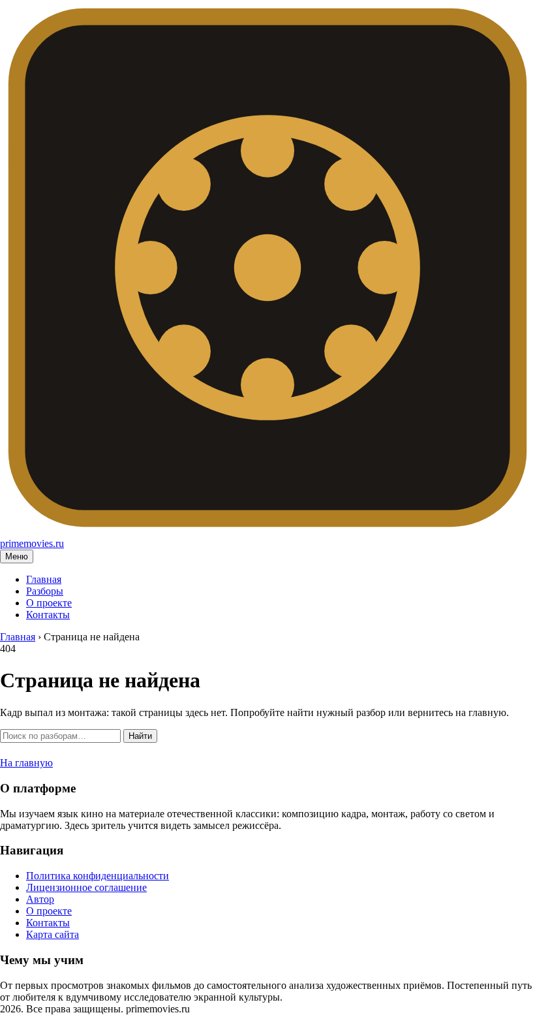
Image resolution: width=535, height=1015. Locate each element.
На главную (26, 762)
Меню (16, 556)
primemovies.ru (32, 543)
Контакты (48, 614)
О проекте (49, 602)
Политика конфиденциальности (97, 875)
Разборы (44, 591)
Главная (43, 579)
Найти (140, 736)
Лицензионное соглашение (86, 887)
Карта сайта (52, 934)
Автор (40, 899)
